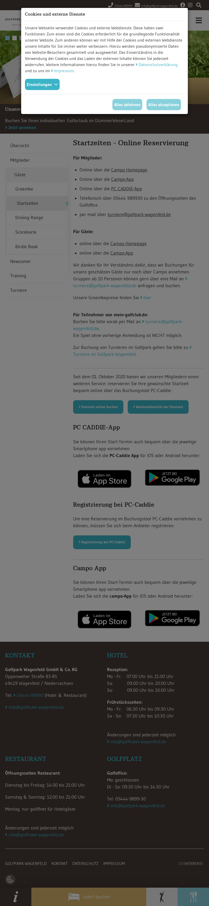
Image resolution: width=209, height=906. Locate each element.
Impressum (64, 70)
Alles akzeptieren (163, 104)
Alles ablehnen (127, 104)
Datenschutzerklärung (158, 64)
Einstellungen (39, 84)
